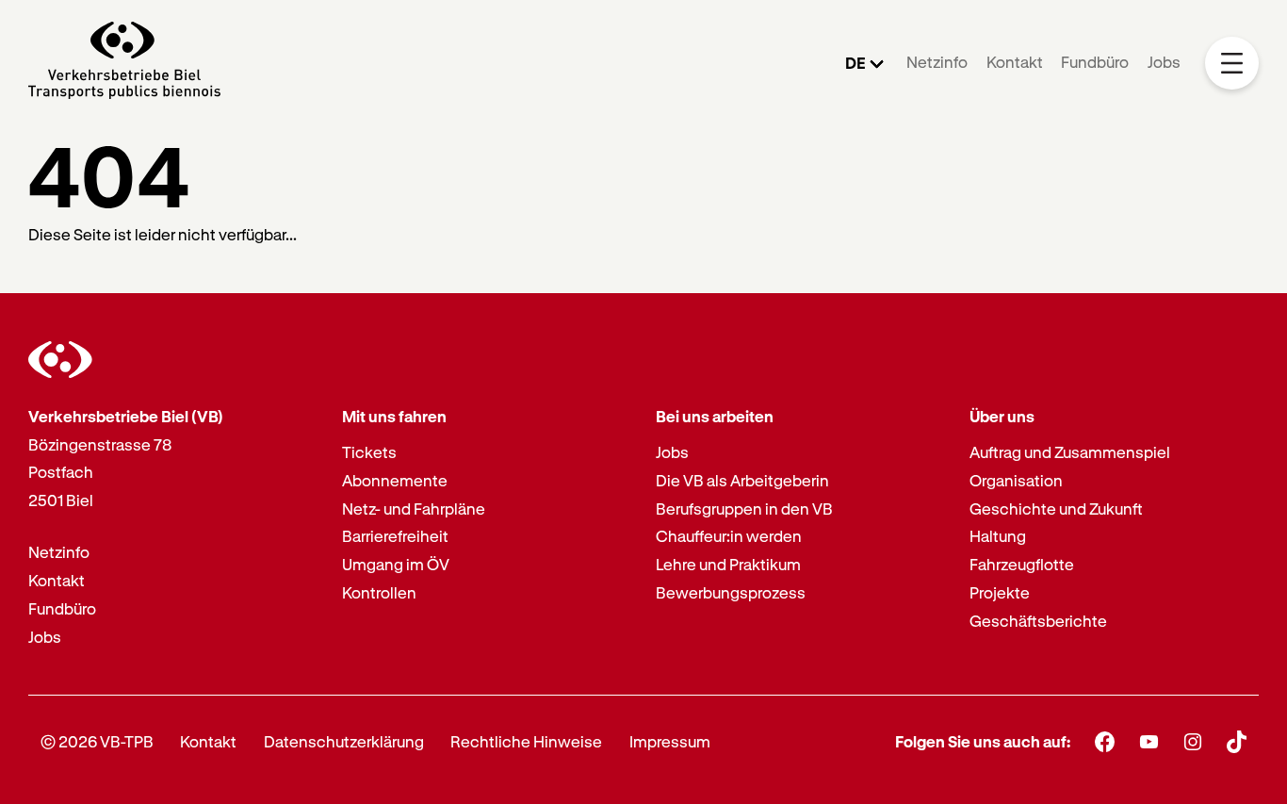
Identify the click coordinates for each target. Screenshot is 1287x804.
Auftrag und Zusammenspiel (1069, 452)
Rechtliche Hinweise (526, 741)
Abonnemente (395, 480)
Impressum (669, 741)
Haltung (997, 536)
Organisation (1016, 480)
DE (855, 63)
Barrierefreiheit (395, 536)
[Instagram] (1193, 741)
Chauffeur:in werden (729, 536)
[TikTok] (1236, 741)
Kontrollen (379, 592)
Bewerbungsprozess (731, 592)
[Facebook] (1105, 741)
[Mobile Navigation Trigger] (1232, 63)
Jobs (1164, 62)
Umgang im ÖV (395, 564)
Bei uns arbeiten (715, 416)
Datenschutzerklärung (344, 741)
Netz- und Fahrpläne (413, 508)
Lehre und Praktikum (728, 564)
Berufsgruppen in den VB (744, 508)
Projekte (999, 592)
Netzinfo (937, 62)
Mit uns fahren (394, 416)
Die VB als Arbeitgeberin (742, 480)
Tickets (369, 452)
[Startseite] (124, 63)
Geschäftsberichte (1038, 621)
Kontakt (1014, 62)
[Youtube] (1149, 741)
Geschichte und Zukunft (1056, 508)
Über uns (1001, 416)
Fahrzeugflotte (1021, 564)
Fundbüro (1095, 62)
